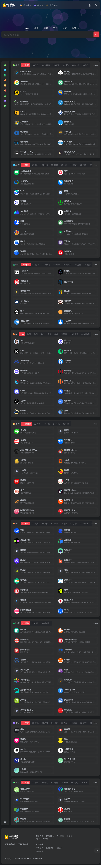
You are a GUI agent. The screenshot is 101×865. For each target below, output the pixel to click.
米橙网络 (49, 848)
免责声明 (39, 835)
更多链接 (39, 851)
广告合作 (44, 838)
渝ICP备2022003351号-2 (33, 858)
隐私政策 (50, 835)
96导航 (20, 858)
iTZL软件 (40, 848)
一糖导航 (58, 848)
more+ (96, 65)
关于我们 (60, 835)
